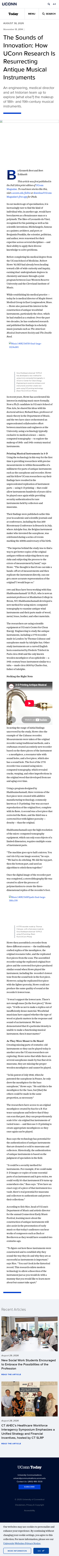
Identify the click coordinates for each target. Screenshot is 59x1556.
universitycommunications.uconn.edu (29, 1478)
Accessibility (29, 1510)
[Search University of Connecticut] (49, 4)
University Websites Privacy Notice (21, 1543)
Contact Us (22, 1481)
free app (23, 196)
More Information (17, 1550)
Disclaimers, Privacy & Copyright (29, 1504)
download (38, 192)
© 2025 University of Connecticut (29, 1499)
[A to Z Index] (54, 4)
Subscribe (29, 1486)
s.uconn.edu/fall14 (20, 192)
